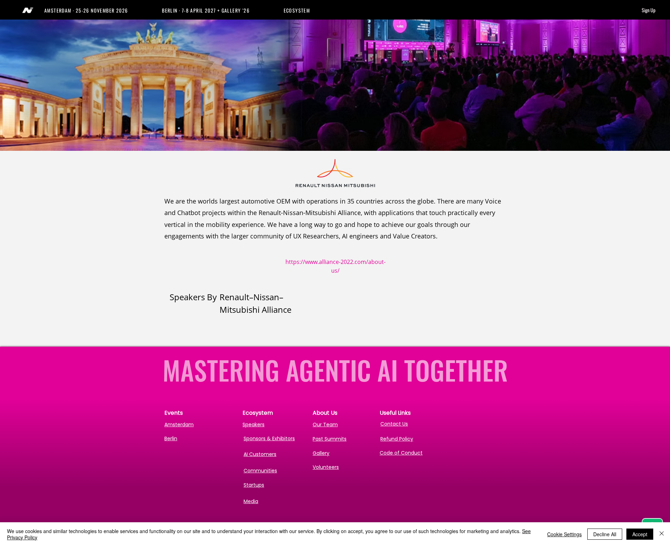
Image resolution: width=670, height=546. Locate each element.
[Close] (661, 534)
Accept (639, 534)
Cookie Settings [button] (564, 534)
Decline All (604, 534)
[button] (103, 10)
